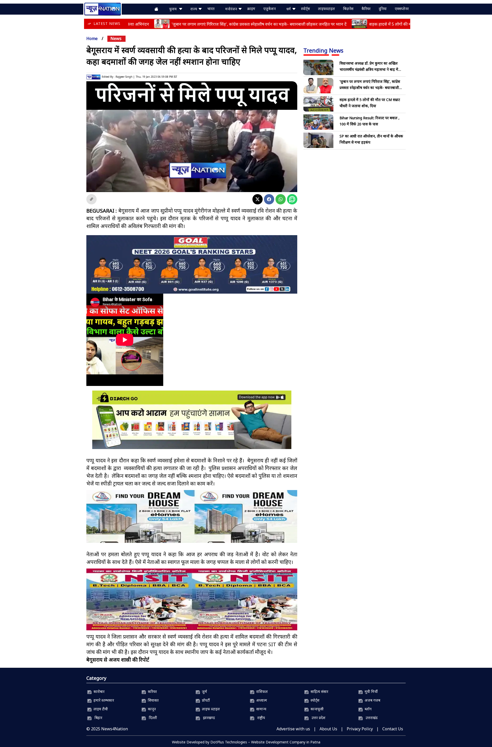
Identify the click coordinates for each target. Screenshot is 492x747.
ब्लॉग (367, 708)
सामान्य (260, 708)
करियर (151, 691)
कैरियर (366, 8)
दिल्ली (151, 717)
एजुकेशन (269, 8)
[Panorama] (191, 521)
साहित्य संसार (318, 691)
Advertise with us (293, 729)
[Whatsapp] (280, 199)
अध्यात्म (260, 700)
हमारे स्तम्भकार (102, 700)
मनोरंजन (231, 8)
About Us (328, 729)
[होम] (102, 8)
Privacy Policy (360, 729)
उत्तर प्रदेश (317, 717)
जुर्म (203, 691)
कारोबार (98, 691)
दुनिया (383, 8)
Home (92, 38)
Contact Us (392, 729)
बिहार (96, 717)
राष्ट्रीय (259, 717)
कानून (151, 708)
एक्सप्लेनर (402, 8)
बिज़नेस (348, 8)
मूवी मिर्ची (370, 691)
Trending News (323, 50)
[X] (257, 199)
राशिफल (261, 691)
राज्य (194, 8)
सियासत (152, 700)
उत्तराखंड (370, 717)
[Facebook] (269, 199)
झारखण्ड (207, 717)
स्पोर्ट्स (305, 8)
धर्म (289, 8)
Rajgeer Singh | (125, 76)
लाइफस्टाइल (326, 8)
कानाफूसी (316, 708)
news (115, 38)
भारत (210, 8)
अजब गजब (371, 700)
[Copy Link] (91, 199)
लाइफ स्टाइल (210, 708)
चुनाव (174, 8)
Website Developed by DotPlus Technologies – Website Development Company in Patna (246, 742)
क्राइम (251, 8)
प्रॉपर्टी (205, 700)
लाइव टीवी (99, 708)
